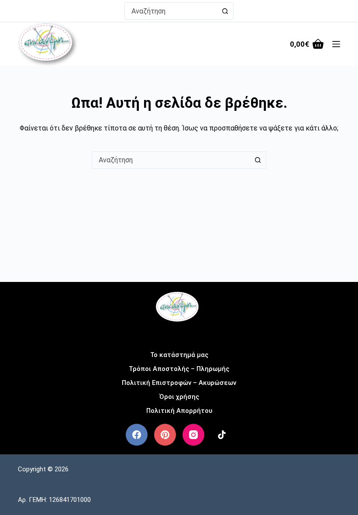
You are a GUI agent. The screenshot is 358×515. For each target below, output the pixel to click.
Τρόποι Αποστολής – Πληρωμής (179, 369)
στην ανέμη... (179, 333)
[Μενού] (336, 44)
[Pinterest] (165, 435)
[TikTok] (222, 435)
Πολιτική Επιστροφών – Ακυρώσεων (179, 383)
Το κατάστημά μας (179, 355)
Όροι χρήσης (179, 397)
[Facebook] (137, 435)
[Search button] (225, 11)
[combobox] (171, 11)
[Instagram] (193, 435)
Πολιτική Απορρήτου (179, 411)
